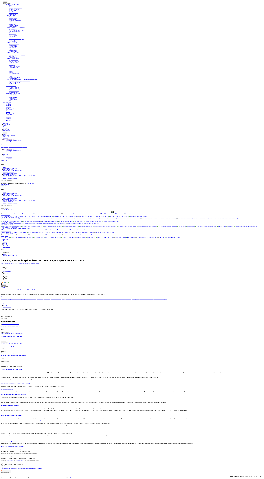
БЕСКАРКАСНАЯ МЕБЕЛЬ (13, 93)
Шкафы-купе (12, 65)
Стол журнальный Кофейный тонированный (12, 336)
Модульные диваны (13, 25)
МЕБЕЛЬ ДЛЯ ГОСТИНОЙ (12, 4)
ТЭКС (7, 119)
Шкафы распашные (13, 62)
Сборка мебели (6, 136)
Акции (5, 125)
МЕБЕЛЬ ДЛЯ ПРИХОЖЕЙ (13, 52)
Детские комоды (12, 32)
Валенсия (8, 110)
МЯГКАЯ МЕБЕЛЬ (10, 15)
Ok (71, 477)
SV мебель (8, 107)
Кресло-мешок (12, 94)
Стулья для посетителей (14, 89)
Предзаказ (3, 284)
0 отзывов (5, 268)
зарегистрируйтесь (20, 460)
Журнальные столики (14, 9)
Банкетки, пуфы (12, 10)
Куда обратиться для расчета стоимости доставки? (13, 394)
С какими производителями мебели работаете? (12, 369)
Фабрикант (8, 120)
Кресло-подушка (13, 97)
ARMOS (8, 103)
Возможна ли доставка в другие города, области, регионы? (15, 383)
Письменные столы (13, 92)
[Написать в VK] (5, 185)
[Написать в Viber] (2, 185)
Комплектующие (13, 78)
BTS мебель (9, 104)
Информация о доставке (9, 135)
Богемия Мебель (10, 108)
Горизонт (8, 112)
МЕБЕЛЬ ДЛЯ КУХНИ (11, 42)
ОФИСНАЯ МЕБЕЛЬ (11, 86)
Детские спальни (13, 29)
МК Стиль (8, 117)
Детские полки (12, 36)
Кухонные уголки (13, 50)
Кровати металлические (14, 66)
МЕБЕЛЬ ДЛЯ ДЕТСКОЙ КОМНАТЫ (15, 27)
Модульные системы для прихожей (17, 55)
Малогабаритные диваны (15, 20)
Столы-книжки (12, 14)
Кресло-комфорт (12, 98)
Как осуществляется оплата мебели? (10, 405)
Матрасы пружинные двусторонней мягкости (19, 81)
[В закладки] (6, 332)
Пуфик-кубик (12, 100)
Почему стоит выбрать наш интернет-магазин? (12, 446)
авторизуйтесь (10, 460)
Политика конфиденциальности (30, 468)
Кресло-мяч (11, 96)
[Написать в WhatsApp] (1, 185)
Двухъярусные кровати (14, 31)
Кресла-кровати (12, 24)
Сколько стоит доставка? (7, 389)
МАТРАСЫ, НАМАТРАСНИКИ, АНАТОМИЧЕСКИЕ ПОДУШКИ (22, 79)
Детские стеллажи (13, 35)
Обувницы (11, 56)
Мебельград (9, 114)
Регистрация (9, 158)
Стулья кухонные (13, 46)
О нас (4, 134)
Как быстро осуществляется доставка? (10, 430)
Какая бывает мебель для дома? (13, 140)
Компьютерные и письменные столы (17, 37)
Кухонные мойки (13, 51)
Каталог (4, 208)
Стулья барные (12, 47)
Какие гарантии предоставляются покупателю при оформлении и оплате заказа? (21, 420)
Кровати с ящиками (13, 70)
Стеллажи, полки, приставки (15, 8)
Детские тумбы (12, 41)
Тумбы (10, 76)
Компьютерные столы (14, 91)
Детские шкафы (12, 34)
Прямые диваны (12, 19)
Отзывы (5, 128)
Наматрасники (12, 83)
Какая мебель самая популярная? (13, 141)
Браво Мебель (9, 109)
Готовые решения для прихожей (16, 53)
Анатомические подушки (15, 84)
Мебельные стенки (13, 13)
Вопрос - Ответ (7, 307)
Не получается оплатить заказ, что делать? (11, 415)
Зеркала (10, 74)
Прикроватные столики (14, 77)
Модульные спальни (13, 60)
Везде (4, 167)
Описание (5, 303)
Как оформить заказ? (6, 399)
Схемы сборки (6, 129)
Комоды (11, 72)
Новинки (5, 123)
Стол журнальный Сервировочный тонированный (13, 355)
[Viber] (7, 282)
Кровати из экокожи (13, 68)
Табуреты (11, 48)
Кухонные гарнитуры (14, 44)
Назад (5, 1)
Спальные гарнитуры (14, 61)
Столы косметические (14, 73)
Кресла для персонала (14, 88)
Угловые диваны (13, 18)
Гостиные (11, 5)
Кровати (11, 71)
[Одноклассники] (2, 282)
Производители (7, 102)
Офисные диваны (13, 16)
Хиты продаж (6, 124)
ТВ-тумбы (11, 11)
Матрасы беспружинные (14, 82)
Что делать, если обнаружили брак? (9, 441)
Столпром (8, 118)
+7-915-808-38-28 (5, 184)
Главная (5, 254)
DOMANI (8, 105)
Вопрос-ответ (6, 130)
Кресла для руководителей (15, 87)
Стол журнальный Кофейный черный (10, 326)
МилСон (8, 115)
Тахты (10, 21)
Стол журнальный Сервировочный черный (11, 346)
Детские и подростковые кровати (16, 30)
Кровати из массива (13, 67)
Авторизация (9, 157)
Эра (7, 121)
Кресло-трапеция (13, 99)
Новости (5, 126)
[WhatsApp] (8, 282)
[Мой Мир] (4, 282)
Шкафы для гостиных (14, 6)
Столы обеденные (13, 45)
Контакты (5, 138)
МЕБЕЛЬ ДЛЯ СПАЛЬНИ (12, 58)
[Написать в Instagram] (3, 185)
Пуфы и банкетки (13, 26)
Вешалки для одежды (14, 57)
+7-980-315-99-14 (30, 183)
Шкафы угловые (12, 63)
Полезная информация (8, 139)
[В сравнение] (8, 332)
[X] (5, 282)
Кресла (10, 23)
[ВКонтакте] (1, 282)
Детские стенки (12, 40)
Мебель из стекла (10, 113)
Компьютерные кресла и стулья (16, 39)
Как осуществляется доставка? (8, 374)
